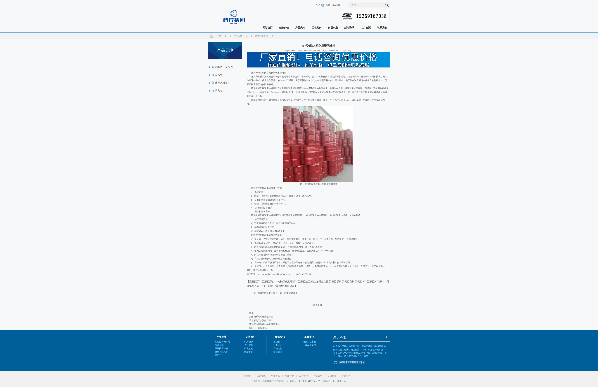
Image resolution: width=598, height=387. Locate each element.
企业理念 (248, 345)
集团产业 (333, 27)
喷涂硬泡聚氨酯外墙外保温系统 (264, 324)
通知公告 (277, 348)
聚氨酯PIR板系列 (222, 67)
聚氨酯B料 (373, 281)
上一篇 (262, 293)
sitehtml (342, 381)
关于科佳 (339, 337)
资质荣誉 (248, 342)
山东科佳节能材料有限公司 (280, 286)
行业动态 (277, 345)
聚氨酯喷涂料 (290, 281)
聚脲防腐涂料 (261, 36)
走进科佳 (284, 27)
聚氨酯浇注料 (305, 281)
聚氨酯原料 (255, 281)
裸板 (251, 313)
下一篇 (286, 293)
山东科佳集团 (321, 281)
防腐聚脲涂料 (266, 188)
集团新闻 (277, 342)
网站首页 (268, 27)
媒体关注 (277, 352)
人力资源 (366, 27)
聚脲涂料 (273, 73)
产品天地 (300, 27)
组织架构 (248, 348)
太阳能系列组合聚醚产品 (261, 316)
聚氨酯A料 (361, 281)
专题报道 (346, 376)
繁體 (328, 5)
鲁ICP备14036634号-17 (309, 381)
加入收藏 (336, 5)
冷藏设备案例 (309, 345)
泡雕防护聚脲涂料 (258, 328)
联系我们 (382, 27)
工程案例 (317, 27)
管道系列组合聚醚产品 (260, 320)
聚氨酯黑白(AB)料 (272, 281)
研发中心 (248, 352)
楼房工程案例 (309, 342)
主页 (219, 36)
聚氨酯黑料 (335, 281)
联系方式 (217, 90)
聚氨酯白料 (348, 281)
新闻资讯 (349, 27)
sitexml (335, 381)
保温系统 (217, 74)
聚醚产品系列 (220, 82)
